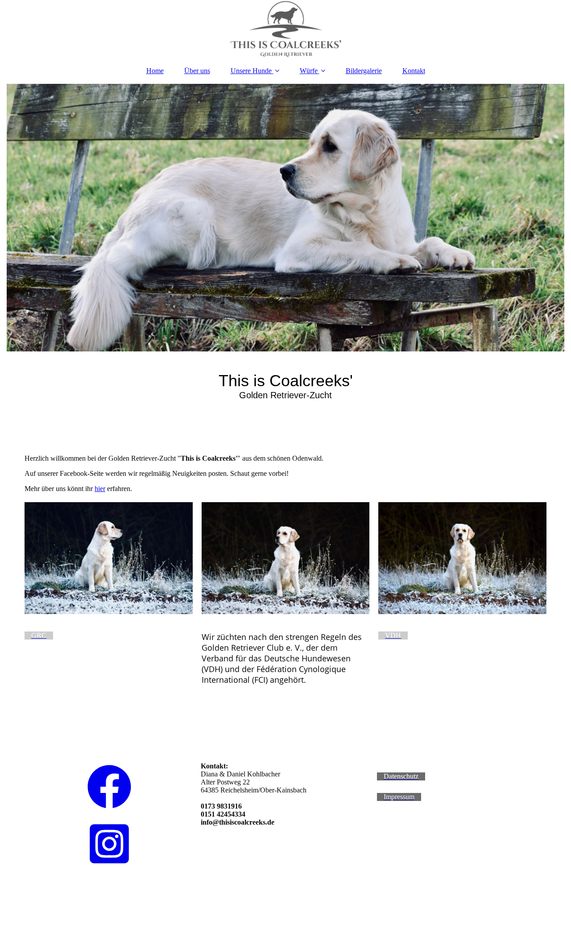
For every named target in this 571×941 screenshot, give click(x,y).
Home (155, 70)
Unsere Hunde (251, 70)
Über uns (197, 70)
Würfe (309, 70)
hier (100, 488)
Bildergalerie (364, 70)
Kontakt (413, 70)
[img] (285, 29)
